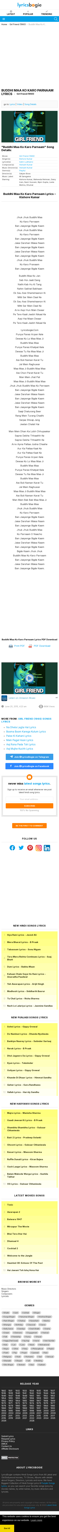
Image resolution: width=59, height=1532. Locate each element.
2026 (3, 1420)
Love (22, 1345)
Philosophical (38, 1349)
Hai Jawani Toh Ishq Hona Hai (23, 1270)
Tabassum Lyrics (24, 949)
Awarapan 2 (13, 1212)
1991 (39, 1408)
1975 (39, 1403)
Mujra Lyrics (24, 1113)
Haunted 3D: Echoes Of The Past (25, 1263)
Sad (40, 1357)
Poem (6, 1353)
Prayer (24, 1353)
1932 (17, 1390)
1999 (39, 1410)
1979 (10, 1405)
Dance (43, 1325)
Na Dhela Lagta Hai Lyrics (21, 727)
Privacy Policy (8, 1441)
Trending (46, 14)
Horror (36, 1341)
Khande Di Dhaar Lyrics (29, 1077)
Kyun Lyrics (20, 1063)
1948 (17, 1395)
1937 (53, 1390)
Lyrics (12, 104)
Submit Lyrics (7, 1436)
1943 (39, 1393)
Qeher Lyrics (23, 1085)
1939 (10, 1393)
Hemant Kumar (26, 165)
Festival (46, 1333)
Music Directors (8, 1289)
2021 (24, 1418)
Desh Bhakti (35, 1329)
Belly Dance (8, 1329)
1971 (10, 1403)
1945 (53, 1393)
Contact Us (6, 1446)
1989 (24, 1408)
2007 (39, 1413)
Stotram (22, 1365)
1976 (46, 1403)
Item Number (49, 1341)
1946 (3, 1395)
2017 (53, 1415)
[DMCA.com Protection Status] (10, 1458)
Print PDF (19, 645)
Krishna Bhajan (45, 1317)
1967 (39, 1400)
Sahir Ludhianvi (26, 162)
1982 (32, 1405)
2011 (10, 1415)
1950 (32, 1395)
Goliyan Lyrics (23, 1070)
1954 (3, 1398)
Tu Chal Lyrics (23, 998)
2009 (53, 1413)
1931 (10, 1390)
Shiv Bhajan (8, 1365)
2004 (17, 1413)
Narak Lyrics (19, 1048)
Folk (5, 1337)
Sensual (50, 1357)
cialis (14, 1375)
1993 (53, 1408)
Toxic (10, 1204)
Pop (15, 1353)
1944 (46, 1393)
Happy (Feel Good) (11, 1341)
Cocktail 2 (12, 1248)
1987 (10, 1408)
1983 (39, 1405)
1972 (17, 1403)
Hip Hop (26, 1341)
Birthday (19, 1325)
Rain (46, 1353)
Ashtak (26, 1313)
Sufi (28, 1361)
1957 (24, 1398)
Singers (5, 1291)
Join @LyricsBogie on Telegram (31, 757)
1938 (3, 1393)
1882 (3, 1390)
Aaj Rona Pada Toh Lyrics (21, 744)
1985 (53, 1405)
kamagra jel (50, 1375)
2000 (46, 1410)
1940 (17, 1393)
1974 (32, 1403)
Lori (14, 1345)
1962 (3, 1400)
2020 (17, 1418)
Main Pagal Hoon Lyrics (19, 740)
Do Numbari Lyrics (27, 1034)
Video (20, 104)
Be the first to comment (29, 826)
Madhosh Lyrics (26, 991)
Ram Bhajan (9, 1321)
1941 (24, 1393)
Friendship (16, 1337)
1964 (17, 1400)
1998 (32, 1410)
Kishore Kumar (25, 159)
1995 (10, 1410)
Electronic (18, 1333)
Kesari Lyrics (24, 1152)
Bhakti (6, 1313)
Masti (32, 1345)
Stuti (32, 1365)
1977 (53, 1403)
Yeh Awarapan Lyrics (25, 984)
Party (25, 1349)
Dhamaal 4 (12, 1241)
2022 (32, 1418)
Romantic (29, 1357)
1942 (32, 1393)
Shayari (19, 1361)
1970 (3, 1403)
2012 (17, 1415)
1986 (3, 1408)
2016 (46, 1415)
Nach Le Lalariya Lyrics (30, 1005)
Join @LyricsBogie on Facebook (31, 766)
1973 (24, 1403)
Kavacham (34, 1321)
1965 (24, 1400)
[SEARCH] (56, 19)
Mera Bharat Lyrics (22, 942)
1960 (46, 1398)
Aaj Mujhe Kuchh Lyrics (19, 748)
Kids (5, 1345)
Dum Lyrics (21, 966)
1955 (10, 1398)
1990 (32, 1408)
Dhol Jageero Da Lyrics (28, 1055)
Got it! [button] (7, 1528)
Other (16, 1349)
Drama (47, 1329)
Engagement (32, 1333)
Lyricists (5, 1296)
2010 (3, 1415)
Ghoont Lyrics (26, 1144)
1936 (46, 1390)
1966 (32, 1400)
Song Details (30, 104)
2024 (46, 1418)
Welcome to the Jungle (19, 1255)
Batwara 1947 (14, 1219)
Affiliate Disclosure (10, 1449)
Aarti (16, 1313)
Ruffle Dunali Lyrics (25, 1159)
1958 (32, 1398)
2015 (39, 1415)
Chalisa (22, 1321)
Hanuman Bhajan (27, 1317)
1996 (17, 1410)
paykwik (41, 1375)
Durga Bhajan (9, 1317)
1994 (3, 1410)
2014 (32, 1415)
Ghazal (38, 1337)
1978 (3, 1405)
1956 (17, 1398)
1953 (53, 1395)
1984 (46, 1405)
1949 (24, 1395)
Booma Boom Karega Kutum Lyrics (26, 731)
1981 (24, 1405)
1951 (38, 1395)
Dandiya (21, 1329)
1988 (17, 1408)
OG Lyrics (24, 1184)
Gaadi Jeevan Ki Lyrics (24, 1120)
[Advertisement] (29, 56)
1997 (24, 1410)
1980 (17, 1405)
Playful (22, 170)
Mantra (47, 1321)
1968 (46, 1400)
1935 (39, 1390)
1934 (32, 1390)
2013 (24, 1415)
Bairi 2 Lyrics (24, 1137)
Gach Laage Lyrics (27, 1166)
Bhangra (7, 1325)
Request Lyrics (8, 1439)
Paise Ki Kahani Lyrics (18, 735)
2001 (53, 1410)
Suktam (42, 1365)
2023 (39, 1418)
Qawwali (35, 1353)
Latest (11, 14)
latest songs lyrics (37, 783)
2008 (46, 1413)
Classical (31, 1325)
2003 (10, 1413)
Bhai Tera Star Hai (17, 1233)
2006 (32, 1413)
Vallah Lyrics (23, 1092)
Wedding (39, 1361)
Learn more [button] (36, 1520)
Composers (6, 1294)
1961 (53, 1398)
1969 (53, 1400)
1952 (46, 1395)
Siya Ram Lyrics (22, 935)
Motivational (44, 1345)
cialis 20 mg (5, 1375)
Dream (6, 1333)
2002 (3, 1413)
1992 (46, 1408)
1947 (10, 1395)
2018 (3, 1418)
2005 (24, 1413)
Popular (28, 14)
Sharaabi (7, 1361)
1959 (39, 1398)
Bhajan (37, 1313)
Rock (18, 1357)
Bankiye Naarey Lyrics (29, 1041)
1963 (10, 1400)
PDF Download (41, 645)
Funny (28, 1337)
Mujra (6, 1349)
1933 (24, 1390)
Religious (7, 1357)
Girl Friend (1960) (27, 156)
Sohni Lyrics (22, 1026)
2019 (10, 1418)
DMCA (4, 1444)
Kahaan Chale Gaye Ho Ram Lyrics (26, 975)
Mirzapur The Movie (18, 1226)
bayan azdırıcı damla (26, 1375)
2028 (32, 1420)
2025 (53, 1418)
